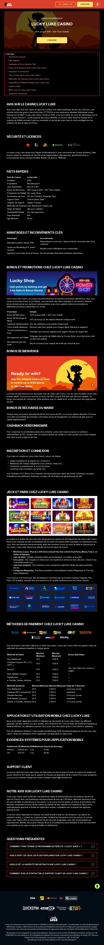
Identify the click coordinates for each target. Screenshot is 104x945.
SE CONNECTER (65, 4)
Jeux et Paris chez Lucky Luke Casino (24, 75)
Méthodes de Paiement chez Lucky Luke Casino (29, 79)
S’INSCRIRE (85, 4)
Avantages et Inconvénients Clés (22, 64)
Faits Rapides (14, 60)
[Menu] (97, 4)
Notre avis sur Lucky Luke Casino (22, 90)
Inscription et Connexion (19, 71)
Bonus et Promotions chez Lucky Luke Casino (28, 68)
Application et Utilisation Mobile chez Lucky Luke (29, 82)
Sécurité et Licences (17, 57)
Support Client (15, 86)
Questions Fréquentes (18, 94)
